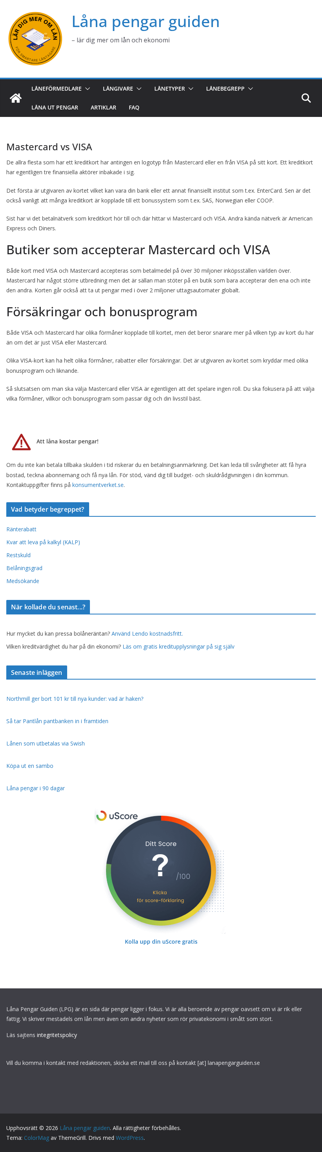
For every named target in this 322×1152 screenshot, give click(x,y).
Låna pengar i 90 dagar (35, 788)
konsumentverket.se (98, 485)
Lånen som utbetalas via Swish (45, 743)
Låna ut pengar (54, 107)
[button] (86, 88)
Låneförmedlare (56, 88)
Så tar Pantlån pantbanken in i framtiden (57, 721)
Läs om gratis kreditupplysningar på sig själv (178, 646)
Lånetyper (169, 88)
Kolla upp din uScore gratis (161, 941)
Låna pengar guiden (145, 21)
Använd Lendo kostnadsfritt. (147, 633)
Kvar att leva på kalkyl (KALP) (43, 542)
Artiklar (103, 107)
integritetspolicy (57, 1035)
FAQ (134, 107)
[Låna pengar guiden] (15, 98)
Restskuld (18, 555)
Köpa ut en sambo (29, 765)
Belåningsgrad (24, 568)
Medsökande (22, 581)
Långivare (118, 88)
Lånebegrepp (225, 88)
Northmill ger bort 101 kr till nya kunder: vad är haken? (74, 698)
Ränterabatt (21, 529)
